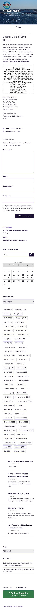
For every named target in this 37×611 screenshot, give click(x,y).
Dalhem (20, 322)
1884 (7, 128)
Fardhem (23, 334)
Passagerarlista (24, 401)
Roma (21, 405)
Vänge (8, 439)
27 (18, 281)
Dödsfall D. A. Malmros (24, 461)
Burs (8, 322)
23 (32, 278)
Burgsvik (21, 318)
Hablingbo (24, 355)
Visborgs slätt (25, 430)
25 (9, 281)
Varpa (26, 493)
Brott (8, 318)
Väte (7, 447)
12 (14, 275)
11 (9, 275)
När (7, 397)
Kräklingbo (9, 380)
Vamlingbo (9, 430)
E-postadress (8, 186)
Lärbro (24, 389)
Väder (21, 434)
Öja (7, 451)
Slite (8, 418)
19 (14, 278)
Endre (8, 330)
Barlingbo (20, 310)
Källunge (24, 380)
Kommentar (7, 150)
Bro (17, 314)
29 (28, 281)
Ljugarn (21, 384)
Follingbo (20, 339)
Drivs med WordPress (16, 606)
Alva (8, 310)
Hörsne (21, 368)
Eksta (22, 326)
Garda (8, 351)
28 (23, 281)
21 (23, 278)
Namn (5, 176)
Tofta (22, 426)
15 (27, 275)
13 (18, 275)
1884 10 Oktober (16, 128)
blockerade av (20, 595)
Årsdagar (20, 447)
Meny (19, 27)
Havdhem (22, 359)
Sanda (19, 414)
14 (23, 275)
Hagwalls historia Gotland (11, 569)
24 (5, 281)
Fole (7, 339)
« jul (9, 288)
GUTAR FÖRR (11, 11)
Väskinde (21, 439)
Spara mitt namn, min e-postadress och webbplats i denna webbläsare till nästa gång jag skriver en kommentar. (18, 208)
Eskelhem (21, 330)
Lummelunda (10, 389)
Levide (8, 384)
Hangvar (17, 131)
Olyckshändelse (22, 397)
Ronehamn (20, 409)
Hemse (9, 368)
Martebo (9, 393)
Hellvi (20, 364)
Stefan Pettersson (25, 34)
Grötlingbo (9, 355)
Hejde (8, 364)
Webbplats (6, 196)
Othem (8, 401)
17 (5, 278)
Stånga (23, 422)
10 (5, 275)
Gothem (20, 351)
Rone (8, 409)
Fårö (19, 343)
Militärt (22, 393)
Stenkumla (21, 418)
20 (18, 278)
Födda (22, 347)
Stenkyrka (9, 422)
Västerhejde (25, 443)
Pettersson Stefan (14, 493)
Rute (8, 414)
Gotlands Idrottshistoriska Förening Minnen (17, 563)
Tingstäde (9, 426)
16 (32, 275)
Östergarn (19, 451)
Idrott (8, 372)
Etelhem (9, 334)
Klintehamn (22, 376)
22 (27, 278)
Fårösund (9, 347)
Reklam (9, 405)
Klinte (8, 376)
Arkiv (5, 547)
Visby (9, 434)
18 (9, 278)
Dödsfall (9, 131)
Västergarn (9, 443)
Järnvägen (21, 372)
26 (14, 281)
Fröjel (8, 343)
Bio (7, 314)
